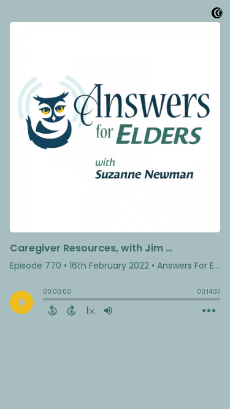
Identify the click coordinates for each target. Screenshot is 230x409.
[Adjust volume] (108, 310)
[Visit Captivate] (217, 15)
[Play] (21, 302)
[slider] (46, 300)
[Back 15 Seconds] (52, 310)
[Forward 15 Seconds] (71, 310)
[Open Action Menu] (208, 311)
